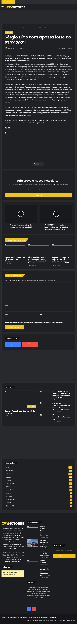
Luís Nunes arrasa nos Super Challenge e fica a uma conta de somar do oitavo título (61, 394)
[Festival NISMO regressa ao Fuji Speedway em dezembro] (15, 249)
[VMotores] (15, 7)
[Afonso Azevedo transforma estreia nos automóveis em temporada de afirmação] (45, 406)
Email (7, 314)
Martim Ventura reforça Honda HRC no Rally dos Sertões (61, 417)
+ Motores (14, 28)
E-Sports (8, 503)
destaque (39, 164)
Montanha (9, 477)
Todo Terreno (10, 483)
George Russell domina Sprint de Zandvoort (20, 412)
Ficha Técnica (71, 620)
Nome (7, 305)
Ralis (7, 467)
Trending (8, 480)
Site (41, 314)
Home (8, 28)
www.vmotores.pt (16, 561)
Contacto (35, 620)
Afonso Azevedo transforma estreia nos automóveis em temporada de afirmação (61, 406)
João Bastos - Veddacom (48, 617)
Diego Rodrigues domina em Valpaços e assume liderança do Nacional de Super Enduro (37, 260)
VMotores (11, 48)
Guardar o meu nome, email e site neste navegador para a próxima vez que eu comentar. (34, 322)
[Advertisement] (38, 16)
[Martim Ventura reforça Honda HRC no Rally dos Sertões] (45, 417)
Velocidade (9, 470)
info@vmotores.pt (15, 559)
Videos (8, 486)
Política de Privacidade (46, 620)
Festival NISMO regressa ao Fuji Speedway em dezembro (15, 259)
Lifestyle (8, 493)
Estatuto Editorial (59, 620)
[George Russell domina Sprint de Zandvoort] (32, 529)
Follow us (6, 567)
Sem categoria (10, 499)
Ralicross (9, 496)
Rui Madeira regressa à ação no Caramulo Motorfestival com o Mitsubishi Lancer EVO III (60, 260)
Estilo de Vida (10, 506)
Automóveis (9, 490)
